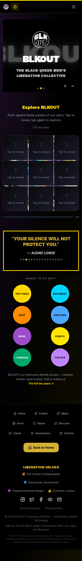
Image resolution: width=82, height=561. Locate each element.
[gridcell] (15, 147)
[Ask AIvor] (15, 6)
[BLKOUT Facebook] (41, 499)
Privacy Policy (54, 508)
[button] (41, 251)
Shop (22, 315)
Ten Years (22, 293)
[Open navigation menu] (74, 6)
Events (60, 336)
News (22, 336)
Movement (60, 293)
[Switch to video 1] (38, 88)
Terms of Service (29, 508)
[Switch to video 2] (41, 88)
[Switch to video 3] (44, 88)
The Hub (60, 357)
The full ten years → (41, 383)
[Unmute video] (73, 86)
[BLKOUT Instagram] (22, 499)
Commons (21, 357)
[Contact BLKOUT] (59, 499)
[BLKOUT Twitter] (32, 499)
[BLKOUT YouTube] (50, 499)
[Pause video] (65, 86)
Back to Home (43, 447)
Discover (60, 315)
